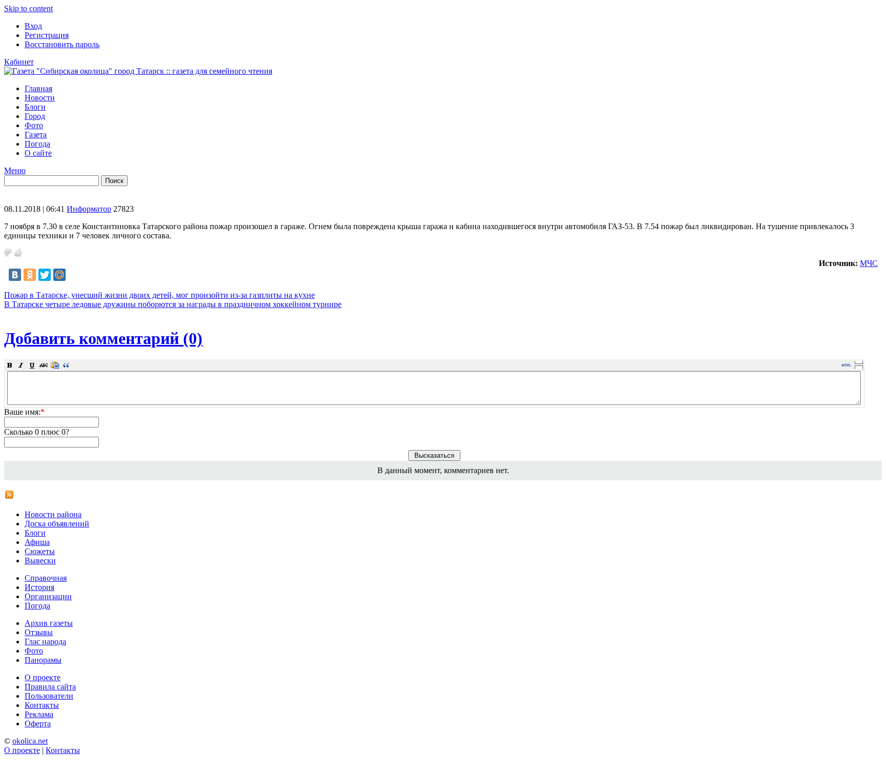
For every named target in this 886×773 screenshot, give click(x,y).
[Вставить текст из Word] (55, 365)
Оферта (38, 723)
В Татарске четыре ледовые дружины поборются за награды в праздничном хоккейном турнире (172, 304)
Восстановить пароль (62, 44)
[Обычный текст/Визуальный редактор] (846, 365)
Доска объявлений (57, 523)
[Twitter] (44, 275)
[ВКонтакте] (15, 275)
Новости (40, 97)
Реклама (39, 714)
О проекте (43, 677)
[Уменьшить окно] (858, 367)
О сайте (38, 153)
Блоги (35, 107)
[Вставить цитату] (66, 365)
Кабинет (19, 61)
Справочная (46, 578)
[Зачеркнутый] (43, 365)
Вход (33, 26)
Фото (34, 125)
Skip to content (28, 8)
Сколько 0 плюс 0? (36, 432)
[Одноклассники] (30, 275)
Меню (15, 170)
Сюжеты (40, 551)
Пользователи (49, 695)
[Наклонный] (21, 365)
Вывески (40, 560)
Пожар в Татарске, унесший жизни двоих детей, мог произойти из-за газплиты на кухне (159, 295)
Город (35, 116)
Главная (38, 88)
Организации (48, 596)
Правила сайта (50, 686)
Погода (37, 143)
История (39, 587)
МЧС (869, 263)
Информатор (89, 209)
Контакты (42, 705)
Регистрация (47, 35)
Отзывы (39, 632)
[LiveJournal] (74, 275)
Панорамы (43, 660)
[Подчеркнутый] (32, 365)
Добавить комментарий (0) (103, 338)
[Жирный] (9, 365)
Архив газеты (49, 623)
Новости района (53, 514)
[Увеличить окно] (858, 361)
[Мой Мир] (59, 275)
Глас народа (45, 641)
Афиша (37, 542)
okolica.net (30, 741)
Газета (36, 134)
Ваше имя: (24, 412)
